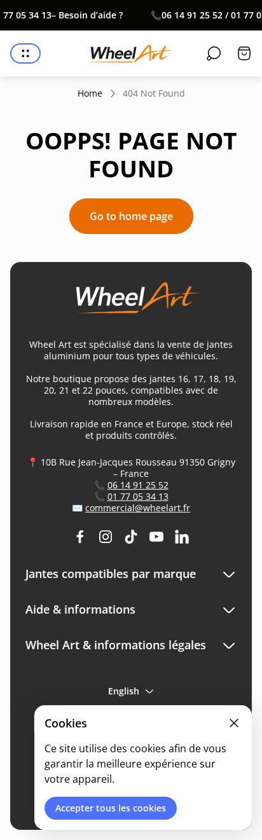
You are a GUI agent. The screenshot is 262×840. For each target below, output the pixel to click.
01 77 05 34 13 (138, 496)
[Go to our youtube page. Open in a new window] (156, 536)
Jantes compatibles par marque (110, 574)
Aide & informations (80, 609)
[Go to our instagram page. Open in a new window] (105, 536)
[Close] (234, 723)
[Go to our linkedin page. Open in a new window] (182, 536)
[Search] (214, 53)
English (123, 691)
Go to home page (131, 216)
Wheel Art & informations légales (115, 645)
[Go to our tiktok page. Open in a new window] (131, 536)
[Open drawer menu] (25, 53)
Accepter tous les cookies (110, 808)
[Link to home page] (131, 303)
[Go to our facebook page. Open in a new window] (80, 536)
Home (90, 93)
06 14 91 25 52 (138, 485)
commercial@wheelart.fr (137, 508)
